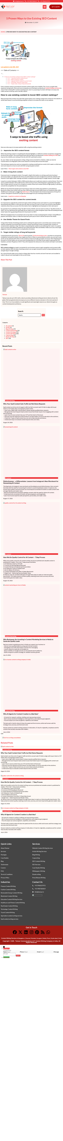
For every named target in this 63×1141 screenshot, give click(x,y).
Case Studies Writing (38, 868)
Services (3, 851)
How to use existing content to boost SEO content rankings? (20, 76)
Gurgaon (39, 938)
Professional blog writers (40, 235)
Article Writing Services (39, 851)
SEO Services (36, 864)
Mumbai (33, 938)
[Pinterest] (37, 932)
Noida (44, 938)
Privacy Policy (5, 878)
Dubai (60, 938)
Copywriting (9, 335)
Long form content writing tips (17, 196)
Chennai (27, 938)
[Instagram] (31, 932)
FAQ (2, 871)
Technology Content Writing (9, 909)
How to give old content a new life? (19, 168)
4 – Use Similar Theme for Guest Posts (18, 82)
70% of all (21, 235)
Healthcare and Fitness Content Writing (13, 903)
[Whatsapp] (48, 932)
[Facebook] (15, 932)
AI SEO (8, 327)
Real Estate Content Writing (9, 906)
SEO (7, 338)
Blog (2, 861)
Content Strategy (11, 332)
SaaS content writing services (9, 919)
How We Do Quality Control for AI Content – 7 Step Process (24, 557)
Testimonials (4, 864)
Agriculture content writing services (11, 916)
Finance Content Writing (8, 886)
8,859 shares (25, 192)
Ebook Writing (10, 336)
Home (3, 32)
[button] (44, 7)
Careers (3, 868)
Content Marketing (11, 330)
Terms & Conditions (6, 874)
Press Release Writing (38, 878)
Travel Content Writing (8, 912)
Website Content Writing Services (42, 848)
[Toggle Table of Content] (2, 74)
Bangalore (21, 938)
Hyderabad (54, 938)
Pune (48, 938)
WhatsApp (6, 957)
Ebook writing (36, 874)
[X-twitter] (20, 932)
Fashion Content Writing (8, 889)
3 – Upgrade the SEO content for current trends (20, 81)
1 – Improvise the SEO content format (18, 78)
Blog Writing (9, 329)
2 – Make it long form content (16, 79)
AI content (9, 326)
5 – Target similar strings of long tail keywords (20, 83)
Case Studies (5, 858)
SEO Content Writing (38, 861)
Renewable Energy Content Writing (11, 893)
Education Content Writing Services (11, 899)
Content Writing (10, 333)
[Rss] (43, 932)
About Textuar (5, 848)
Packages (4, 855)
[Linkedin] (26, 932)
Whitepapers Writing (38, 871)
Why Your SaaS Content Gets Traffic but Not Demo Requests (24, 404)
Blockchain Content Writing (9, 896)
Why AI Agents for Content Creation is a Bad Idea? (20, 714)
